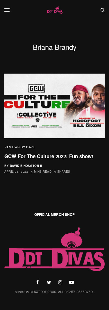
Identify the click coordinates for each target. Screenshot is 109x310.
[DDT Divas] (54, 10)
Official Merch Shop (54, 214)
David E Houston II (26, 166)
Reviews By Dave (19, 147)
